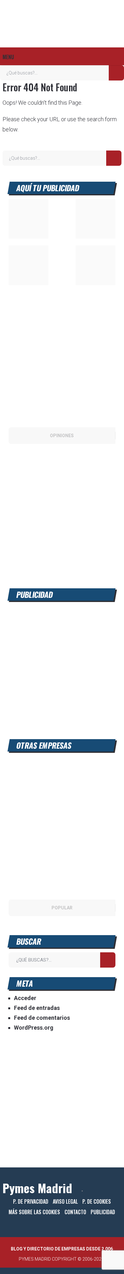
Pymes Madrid (37, 1188)
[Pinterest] (115, 1191)
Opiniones (62, 435)
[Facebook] (93, 1191)
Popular (62, 907)
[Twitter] (104, 1191)
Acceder (25, 998)
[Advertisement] (62, 668)
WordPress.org (33, 1027)
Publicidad (103, 1212)
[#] (28, 283)
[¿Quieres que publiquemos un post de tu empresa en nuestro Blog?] (62, 568)
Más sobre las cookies (34, 1212)
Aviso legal (65, 1201)
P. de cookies (96, 1201)
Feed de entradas (37, 1007)
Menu (8, 57)
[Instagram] (119, 1191)
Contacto (75, 1212)
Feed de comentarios (42, 1017)
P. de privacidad (30, 1201)
